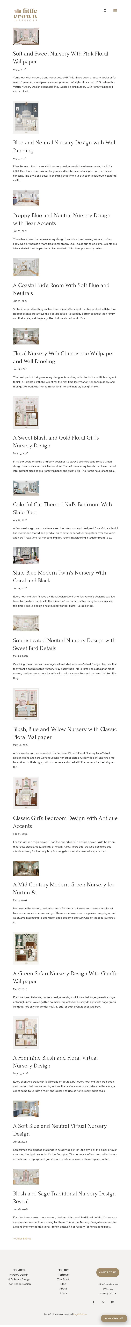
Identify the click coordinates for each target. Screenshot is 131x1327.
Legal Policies (80, 1314)
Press (63, 1293)
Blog (63, 1284)
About (63, 1288)
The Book (63, 1279)
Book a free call (114, 1318)
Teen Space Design (19, 1284)
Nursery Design (18, 1274)
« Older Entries (22, 1238)
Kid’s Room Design (19, 1279)
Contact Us (108, 1272)
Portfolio (63, 1274)
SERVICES (19, 1270)
